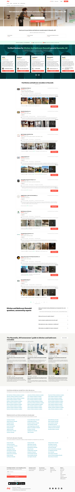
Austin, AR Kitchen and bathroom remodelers (55, 404)
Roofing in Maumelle (10, 447)
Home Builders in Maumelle (52, 444)
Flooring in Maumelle (10, 427)
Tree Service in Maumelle (11, 444)
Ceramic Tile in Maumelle (11, 426)
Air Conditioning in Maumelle (52, 450)
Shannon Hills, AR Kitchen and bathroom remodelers (35, 402)
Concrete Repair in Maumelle (11, 452)
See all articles (64, 337)
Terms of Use (14, 487)
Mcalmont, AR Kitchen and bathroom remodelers (14, 409)
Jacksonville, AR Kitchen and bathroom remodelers (35, 395)
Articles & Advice (22, 3)
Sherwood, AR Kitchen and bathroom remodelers (14, 404)
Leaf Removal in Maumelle (11, 456)
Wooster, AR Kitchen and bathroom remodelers (34, 409)
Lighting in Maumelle (10, 429)
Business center (41, 470)
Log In (61, 1)
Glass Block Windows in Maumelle (53, 429)
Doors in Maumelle (51, 452)
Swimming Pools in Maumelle (11, 450)
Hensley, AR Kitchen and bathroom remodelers (55, 402)
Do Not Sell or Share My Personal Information (24, 488)
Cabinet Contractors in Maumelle (12, 421)
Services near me (31, 470)
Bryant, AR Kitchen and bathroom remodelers (34, 399)
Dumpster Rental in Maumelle (11, 430)
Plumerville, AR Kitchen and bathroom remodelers (56, 395)
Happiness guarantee (63, 477)
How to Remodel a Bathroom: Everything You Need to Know (37, 378)
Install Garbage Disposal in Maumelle (33, 426)
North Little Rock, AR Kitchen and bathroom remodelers (15, 395)
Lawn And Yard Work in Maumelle (12, 445)
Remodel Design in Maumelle (32, 421)
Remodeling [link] (8, 5)
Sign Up (66, 1)
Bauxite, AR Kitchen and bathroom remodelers (55, 399)
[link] (3, 68)
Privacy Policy (18, 487)
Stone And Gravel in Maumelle (53, 456)
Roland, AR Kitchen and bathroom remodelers (14, 399)
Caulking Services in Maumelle (32, 430)
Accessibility (14, 488)
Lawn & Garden (15, 3)
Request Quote (54, 106)
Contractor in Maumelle (10, 432)
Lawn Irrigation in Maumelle (31, 456)
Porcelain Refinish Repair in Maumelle (33, 419)
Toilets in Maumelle (30, 432)
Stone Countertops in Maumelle (32, 424)
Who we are (62, 470)
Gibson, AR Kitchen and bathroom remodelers (14, 402)
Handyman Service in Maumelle (12, 453)
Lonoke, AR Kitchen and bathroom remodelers (55, 409)
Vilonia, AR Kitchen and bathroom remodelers (34, 405)
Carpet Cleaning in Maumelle (52, 445)
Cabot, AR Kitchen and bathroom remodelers (55, 396)
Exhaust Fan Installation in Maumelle (54, 426)
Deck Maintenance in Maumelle (32, 447)
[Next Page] (46, 302)
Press (61, 473)
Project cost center (53, 470)
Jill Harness (9, 376)
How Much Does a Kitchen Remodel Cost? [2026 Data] (16, 358)
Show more (56, 96)
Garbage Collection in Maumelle (53, 442)
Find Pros (37, 21)
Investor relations (63, 474)
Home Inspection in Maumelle (52, 453)
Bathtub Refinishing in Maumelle (53, 419)
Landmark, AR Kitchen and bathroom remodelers (35, 401)
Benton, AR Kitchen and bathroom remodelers (34, 398)
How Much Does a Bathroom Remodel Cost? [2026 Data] (37, 358)
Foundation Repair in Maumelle (32, 450)
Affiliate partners (62, 478)
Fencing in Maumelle (10, 442)
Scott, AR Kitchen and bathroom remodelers (55, 398)
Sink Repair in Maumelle (31, 429)
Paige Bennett (30, 376)
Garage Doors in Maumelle (31, 452)
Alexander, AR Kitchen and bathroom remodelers (14, 407)
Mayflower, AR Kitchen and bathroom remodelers (14, 401)
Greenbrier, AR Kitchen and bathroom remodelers (56, 407)
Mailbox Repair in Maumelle (31, 444)
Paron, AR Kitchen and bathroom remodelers (34, 396)
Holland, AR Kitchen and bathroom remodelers (34, 407)
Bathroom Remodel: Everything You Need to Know (57, 377)
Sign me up (16, 476)
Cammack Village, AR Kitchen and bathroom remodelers (15, 398)
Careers (61, 471)
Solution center (52, 469)
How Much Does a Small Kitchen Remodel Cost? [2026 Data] (57, 358)
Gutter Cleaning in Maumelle (31, 445)
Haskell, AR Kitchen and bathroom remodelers (55, 405)
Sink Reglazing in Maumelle (52, 424)
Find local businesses (32, 469)
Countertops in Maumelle (11, 419)
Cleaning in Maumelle (30, 442)
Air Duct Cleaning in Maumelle (32, 453)
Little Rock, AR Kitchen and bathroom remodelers (14, 396)
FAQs (51, 471)
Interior (8, 3)
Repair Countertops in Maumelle (53, 421)
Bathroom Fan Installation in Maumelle (33, 427)
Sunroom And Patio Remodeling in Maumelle (55, 455)
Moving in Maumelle (10, 455)
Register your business (42, 469)
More (19, 3)
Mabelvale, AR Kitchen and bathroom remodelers (35, 404)
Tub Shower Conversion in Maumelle (54, 427)
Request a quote (8, 70)
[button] (24, 100)
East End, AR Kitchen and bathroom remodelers (55, 401)
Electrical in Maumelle (10, 424)
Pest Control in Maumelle (52, 447)
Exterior (11, 3)
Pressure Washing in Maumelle (32, 455)
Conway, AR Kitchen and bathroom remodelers (14, 405)
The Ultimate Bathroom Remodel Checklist (15, 377)
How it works (62, 469)
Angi (49, 376)
